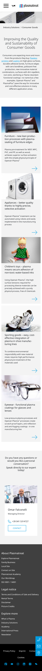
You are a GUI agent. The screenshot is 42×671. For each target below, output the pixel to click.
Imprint (22, 651)
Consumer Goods (30, 27)
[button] (14, 6)
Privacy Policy (9, 651)
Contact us (34, 651)
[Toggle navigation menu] (6, 5)
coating (16, 61)
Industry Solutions (11, 27)
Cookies (21, 657)
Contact (17, 528)
